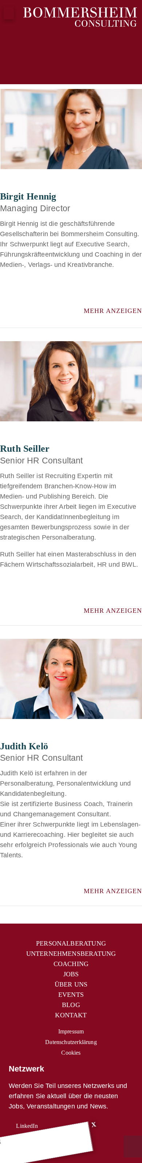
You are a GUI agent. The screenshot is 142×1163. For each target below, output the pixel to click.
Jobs (71, 974)
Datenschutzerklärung (71, 1042)
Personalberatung (71, 943)
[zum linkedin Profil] (20, 292)
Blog (71, 1005)
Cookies (70, 1053)
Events (71, 994)
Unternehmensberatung (71, 953)
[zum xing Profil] (4, 292)
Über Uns (71, 984)
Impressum (71, 1031)
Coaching (71, 964)
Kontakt (71, 1015)
